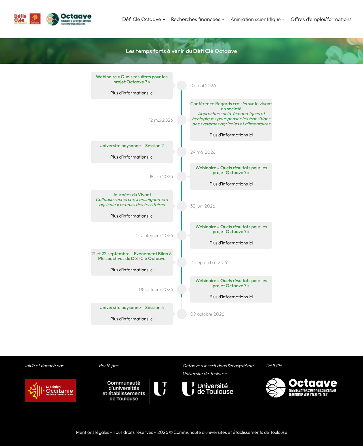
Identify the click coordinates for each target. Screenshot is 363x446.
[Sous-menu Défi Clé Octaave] (164, 19)
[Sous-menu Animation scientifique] (283, 19)
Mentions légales (92, 432)
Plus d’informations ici (131, 93)
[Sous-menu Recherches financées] (223, 19)
